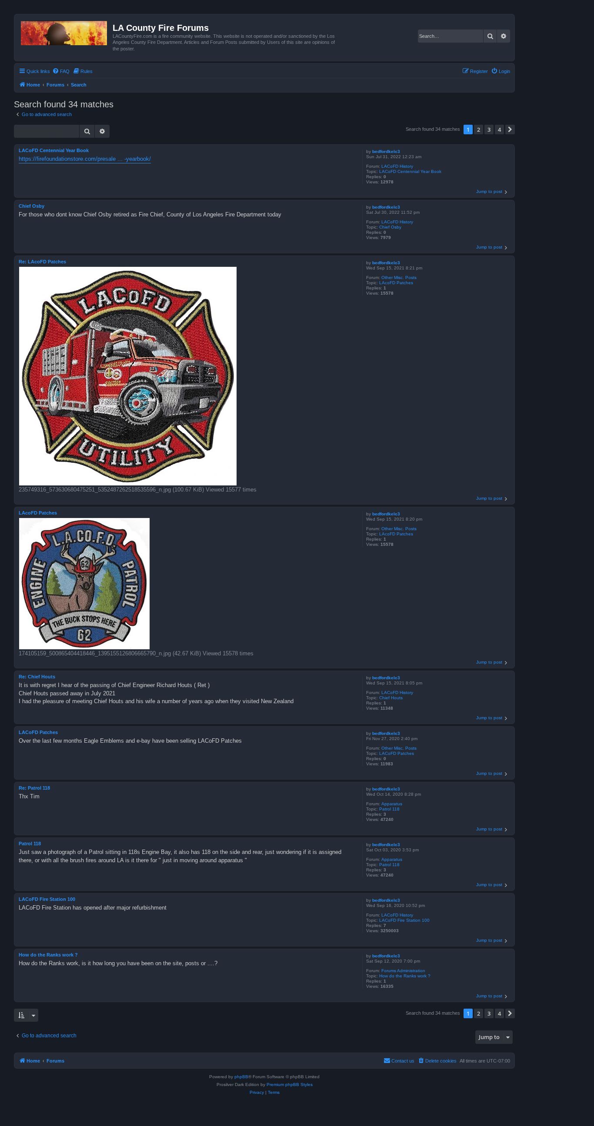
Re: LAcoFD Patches (42, 261)
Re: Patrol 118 (34, 788)
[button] (510, 129)
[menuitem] (61, 71)
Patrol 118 (389, 809)
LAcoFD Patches (396, 282)
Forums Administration (403, 970)
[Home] (65, 31)
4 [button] (499, 129)
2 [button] (478, 129)
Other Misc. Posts (399, 277)
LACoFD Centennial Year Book (410, 171)
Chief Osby (390, 227)
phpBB (241, 1076)
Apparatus (391, 803)
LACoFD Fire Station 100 (404, 920)
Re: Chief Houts (37, 676)
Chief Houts (391, 697)
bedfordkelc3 (386, 151)
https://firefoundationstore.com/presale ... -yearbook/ (85, 159)
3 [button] (489, 129)
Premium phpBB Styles (290, 1084)
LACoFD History (397, 166)
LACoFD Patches (396, 753)
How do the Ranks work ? (404, 975)
